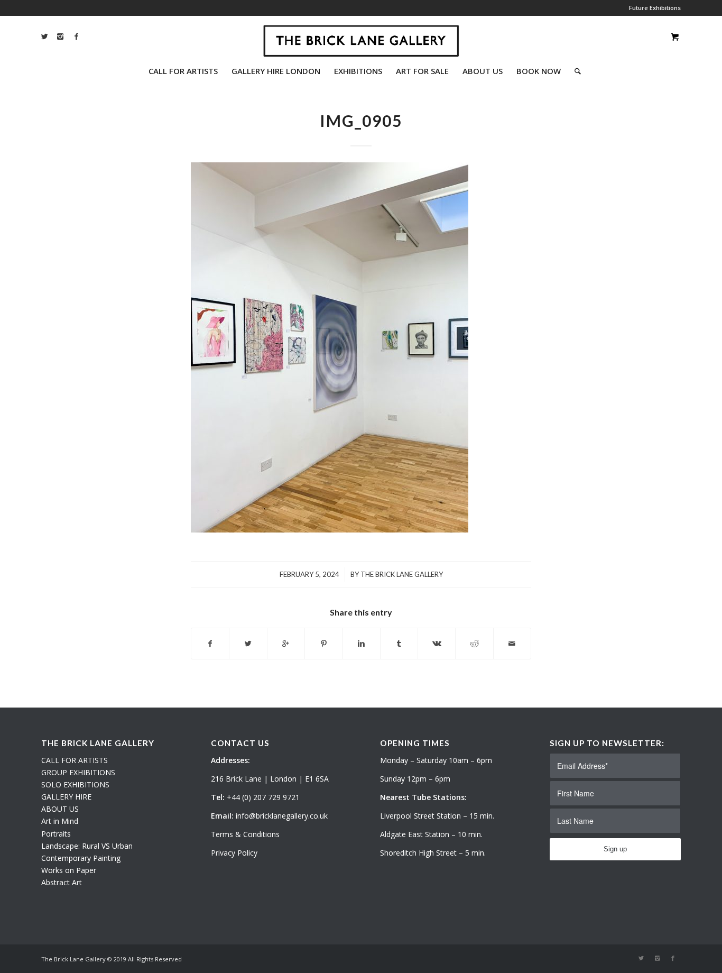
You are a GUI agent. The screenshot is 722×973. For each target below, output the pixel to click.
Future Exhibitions (655, 8)
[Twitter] (44, 36)
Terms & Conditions (245, 834)
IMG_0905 (361, 120)
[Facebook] (76, 36)
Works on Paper (68, 870)
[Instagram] (60, 36)
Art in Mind (59, 821)
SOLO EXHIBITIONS (75, 784)
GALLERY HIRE (66, 797)
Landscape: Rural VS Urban (87, 846)
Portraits (56, 834)
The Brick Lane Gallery (401, 574)
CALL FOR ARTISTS (74, 760)
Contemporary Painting (81, 858)
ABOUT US (60, 809)
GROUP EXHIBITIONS (78, 772)
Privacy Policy (234, 853)
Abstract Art (61, 882)
